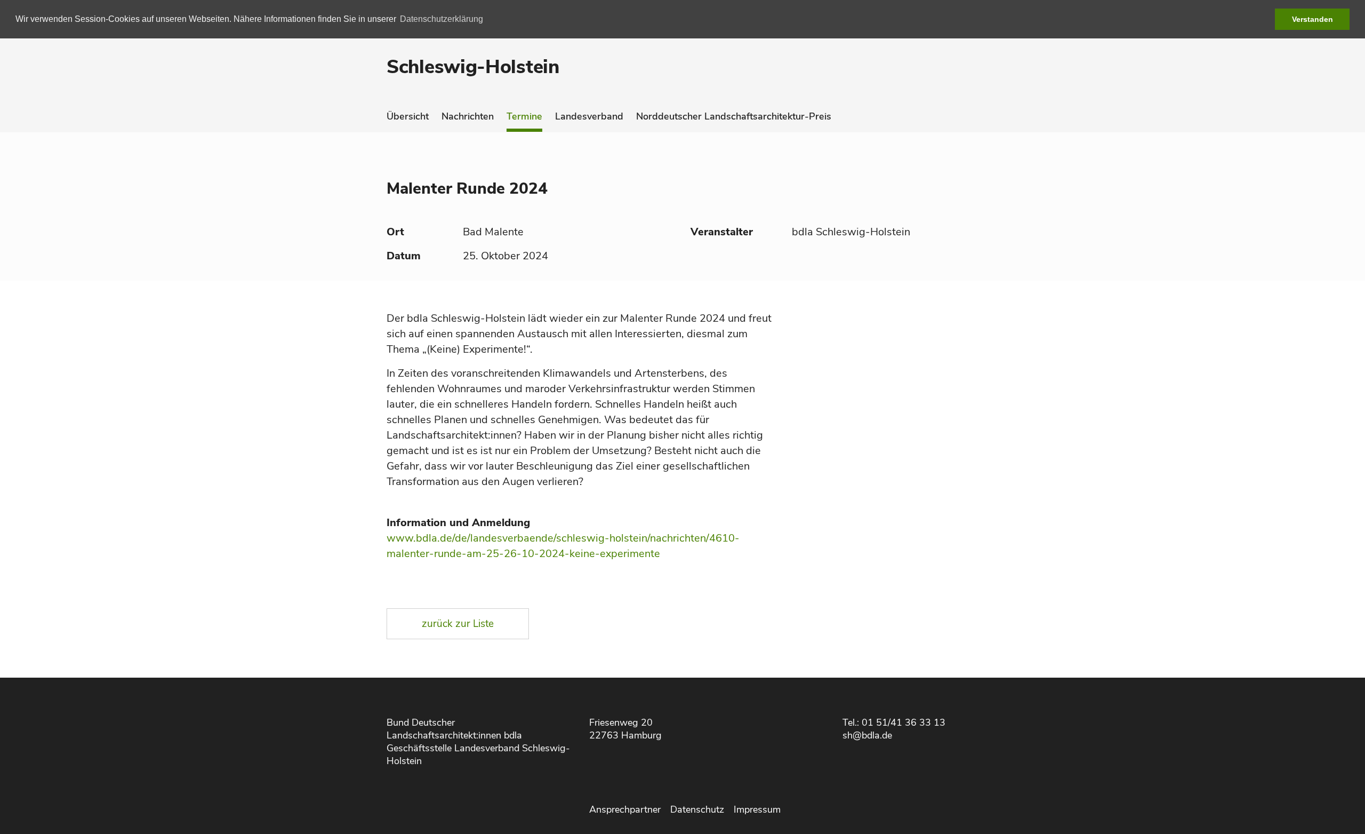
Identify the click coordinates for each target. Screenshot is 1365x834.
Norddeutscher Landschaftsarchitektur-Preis (733, 116)
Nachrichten (467, 116)
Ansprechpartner (625, 809)
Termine (524, 116)
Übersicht (408, 116)
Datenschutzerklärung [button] (441, 18)
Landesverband (589, 116)
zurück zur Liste (458, 624)
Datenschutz (697, 809)
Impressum (757, 809)
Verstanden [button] (1312, 19)
